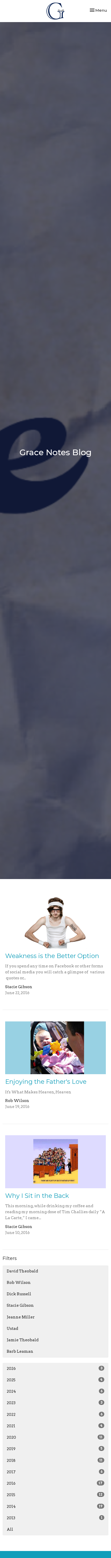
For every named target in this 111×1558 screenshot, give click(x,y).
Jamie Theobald (22, 1340)
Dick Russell (19, 1294)
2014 (54, 1506)
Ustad (12, 1328)
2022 (54, 1414)
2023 (54, 1403)
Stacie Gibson (20, 1305)
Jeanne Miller (21, 1317)
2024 (54, 1391)
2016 (54, 1483)
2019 (54, 1449)
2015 (54, 1495)
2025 (54, 1380)
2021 (54, 1426)
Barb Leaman (20, 1351)
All (10, 1529)
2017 (54, 1472)
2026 (54, 1368)
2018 (54, 1460)
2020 (54, 1437)
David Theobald (22, 1271)
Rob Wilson (19, 1282)
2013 (54, 1518)
